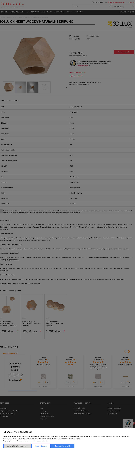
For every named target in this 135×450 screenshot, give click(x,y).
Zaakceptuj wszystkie (63, 446)
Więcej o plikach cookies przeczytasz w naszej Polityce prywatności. (25, 441)
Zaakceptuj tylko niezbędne (17, 446)
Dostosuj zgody (41, 446)
